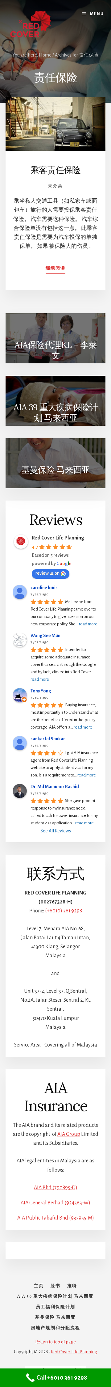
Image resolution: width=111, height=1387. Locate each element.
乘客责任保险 (55, 169)
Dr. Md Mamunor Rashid (55, 786)
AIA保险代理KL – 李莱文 (55, 350)
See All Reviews (55, 830)
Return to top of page (55, 1341)
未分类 (55, 186)
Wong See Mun (45, 635)
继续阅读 (55, 270)
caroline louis (44, 587)
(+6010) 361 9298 (63, 911)
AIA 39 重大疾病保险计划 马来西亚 (56, 412)
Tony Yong (41, 690)
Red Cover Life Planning (58, 538)
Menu (97, 14)
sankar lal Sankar (48, 738)
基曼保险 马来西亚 (55, 469)
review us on (47, 573)
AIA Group (68, 1134)
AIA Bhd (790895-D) (55, 1187)
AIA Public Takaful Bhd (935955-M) (55, 1218)
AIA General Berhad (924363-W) (55, 1203)
